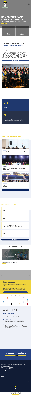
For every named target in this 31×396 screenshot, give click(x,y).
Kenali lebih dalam (15, 60)
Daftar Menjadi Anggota (15, 292)
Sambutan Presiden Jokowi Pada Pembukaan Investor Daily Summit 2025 (15, 152)
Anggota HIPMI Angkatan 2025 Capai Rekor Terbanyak (14, 185)
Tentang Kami (4, 23)
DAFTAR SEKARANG (15, 355)
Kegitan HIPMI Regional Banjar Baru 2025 (13, 217)
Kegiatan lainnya (15, 239)
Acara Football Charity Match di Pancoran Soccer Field (14, 169)
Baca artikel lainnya (15, 190)
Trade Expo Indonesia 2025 (11, 225)
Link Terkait (15, 394)
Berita (2, 376)
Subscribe (25, 382)
